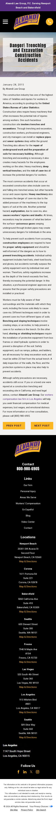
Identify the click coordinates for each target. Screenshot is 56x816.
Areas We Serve (28, 497)
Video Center (28, 521)
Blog (28, 515)
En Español (28, 509)
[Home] (27, 22)
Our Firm (28, 485)
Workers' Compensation (28, 503)
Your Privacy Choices (39, 806)
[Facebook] (18, 771)
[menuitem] (14, 810)
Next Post (42, 425)
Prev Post (14, 425)
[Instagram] (37, 771)
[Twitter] (31, 771)
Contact (28, 528)
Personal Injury (28, 491)
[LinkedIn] (24, 771)
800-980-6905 (28, 469)
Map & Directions (28, 561)
